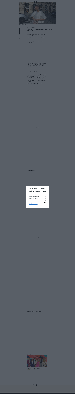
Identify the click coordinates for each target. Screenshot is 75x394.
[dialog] (37, 197)
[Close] (47, 187)
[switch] (45, 196)
